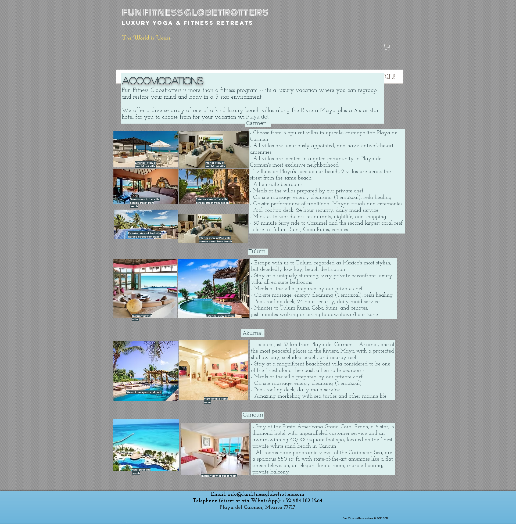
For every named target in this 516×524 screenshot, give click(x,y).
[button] (387, 47)
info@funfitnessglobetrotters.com (265, 494)
